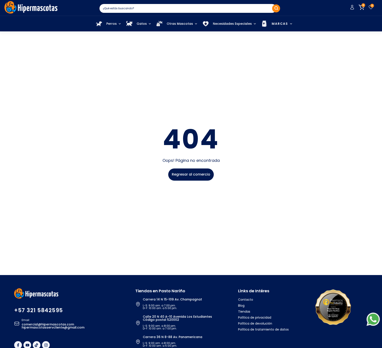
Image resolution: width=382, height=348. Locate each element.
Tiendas (244, 311)
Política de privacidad (254, 317)
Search (276, 8)
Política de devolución (255, 323)
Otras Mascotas (180, 23)
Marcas (280, 23)
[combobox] (187, 8)
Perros (111, 23)
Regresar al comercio (191, 174)
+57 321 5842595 (38, 310)
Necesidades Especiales (232, 23)
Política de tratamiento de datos (263, 329)
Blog (241, 305)
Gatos (142, 23)
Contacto (245, 299)
